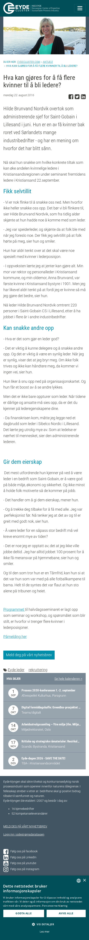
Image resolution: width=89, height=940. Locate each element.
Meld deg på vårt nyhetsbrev (29, 655)
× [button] (84, 880)
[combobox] (79, 881)
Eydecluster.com (28, 62)
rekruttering (38, 670)
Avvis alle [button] (66, 913)
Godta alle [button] (24, 913)
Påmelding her (15, 636)
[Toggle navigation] (80, 8)
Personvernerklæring (54, 905)
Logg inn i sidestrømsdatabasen (23, 834)
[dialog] (44, 908)
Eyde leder (16, 670)
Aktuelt (48, 62)
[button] (44, 924)
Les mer (44, 931)
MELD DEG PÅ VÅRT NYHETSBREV (25, 826)
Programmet (14, 609)
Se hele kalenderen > (68, 679)
